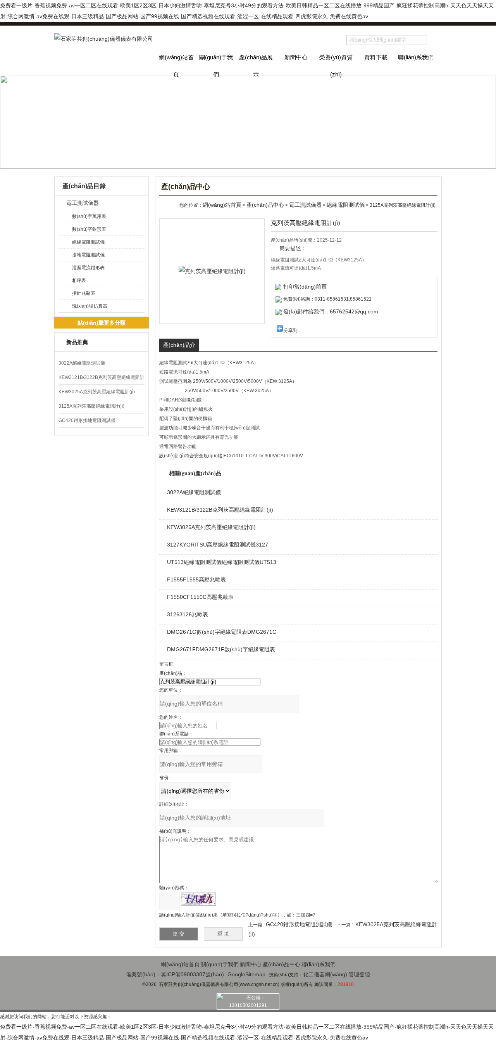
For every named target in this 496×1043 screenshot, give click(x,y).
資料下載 (376, 57)
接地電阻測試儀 (88, 255)
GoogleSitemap (246, 974)
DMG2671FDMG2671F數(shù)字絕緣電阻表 (221, 649)
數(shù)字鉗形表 (89, 229)
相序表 (79, 280)
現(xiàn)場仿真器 (89, 306)
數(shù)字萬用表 (89, 216)
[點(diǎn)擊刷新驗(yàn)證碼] (198, 899)
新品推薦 (77, 342)
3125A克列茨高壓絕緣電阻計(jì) (91, 406)
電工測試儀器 (82, 203)
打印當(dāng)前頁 (305, 287)
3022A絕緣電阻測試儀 (82, 363)
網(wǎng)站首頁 (176, 65)
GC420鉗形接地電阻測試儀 (87, 420)
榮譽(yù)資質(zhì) (336, 65)
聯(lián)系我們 (416, 57)
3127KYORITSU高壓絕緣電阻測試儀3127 (217, 544)
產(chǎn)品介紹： (179, 346)
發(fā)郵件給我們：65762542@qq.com (330, 311)
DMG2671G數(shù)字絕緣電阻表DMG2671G (222, 632)
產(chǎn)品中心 (265, 205)
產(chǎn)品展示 (256, 65)
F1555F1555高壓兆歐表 (196, 579)
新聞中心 (296, 57)
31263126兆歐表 (187, 614)
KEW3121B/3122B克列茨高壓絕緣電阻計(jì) (220, 510)
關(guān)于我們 (216, 65)
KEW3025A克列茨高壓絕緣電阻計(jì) (97, 391)
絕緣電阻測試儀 (88, 242)
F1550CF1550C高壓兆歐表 (200, 597)
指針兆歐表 (83, 293)
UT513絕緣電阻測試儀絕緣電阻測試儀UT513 (221, 562)
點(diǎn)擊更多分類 (102, 323)
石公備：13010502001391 (248, 1001)
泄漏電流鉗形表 (88, 267)
